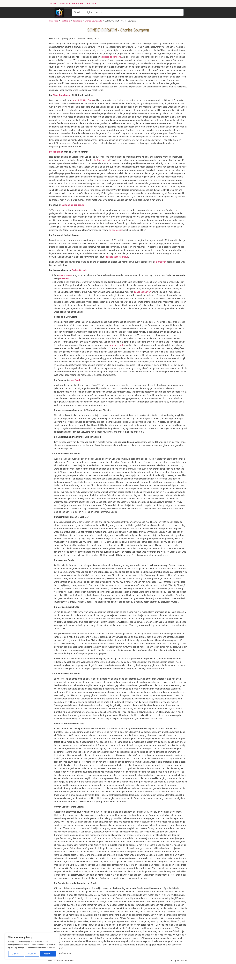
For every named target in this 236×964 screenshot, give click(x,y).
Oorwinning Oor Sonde (73, 205)
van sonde (64, 278)
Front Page (53, 21)
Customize (16, 954)
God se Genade (79, 270)
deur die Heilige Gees (82, 100)
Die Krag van (55, 151)
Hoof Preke (65, 21)
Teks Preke (77, 21)
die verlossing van (142, 292)
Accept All (48, 954)
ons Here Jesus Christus (116, 256)
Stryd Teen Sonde (61, 95)
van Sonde (76, 380)
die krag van (160, 261)
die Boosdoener (101, 160)
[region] (32, 946)
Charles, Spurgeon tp (93, 21)
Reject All (32, 954)
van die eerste (65, 275)
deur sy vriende (116, 345)
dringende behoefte (111, 57)
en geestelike (115, 230)
